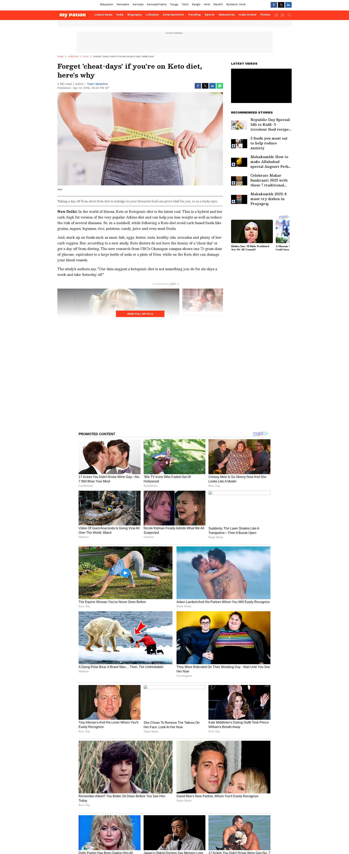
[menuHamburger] (283, 15)
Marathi (218, 4)
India (120, 14)
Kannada (137, 4)
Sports (209, 14)
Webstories (227, 14)
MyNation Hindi (235, 4)
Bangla (196, 4)
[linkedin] (288, 5)
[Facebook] (274, 5)
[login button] (277, 15)
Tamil (185, 4)
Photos (265, 14)
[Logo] (74, 15)
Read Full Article (140, 313)
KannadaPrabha (156, 4)
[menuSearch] (289, 15)
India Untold (247, 14)
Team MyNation (97, 83)
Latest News (103, 14)
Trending (194, 14)
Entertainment (173, 14)
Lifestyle (152, 14)
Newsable (123, 4)
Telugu (174, 4)
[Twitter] (281, 5)
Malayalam (106, 4)
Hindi (207, 4)
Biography (134, 14)
